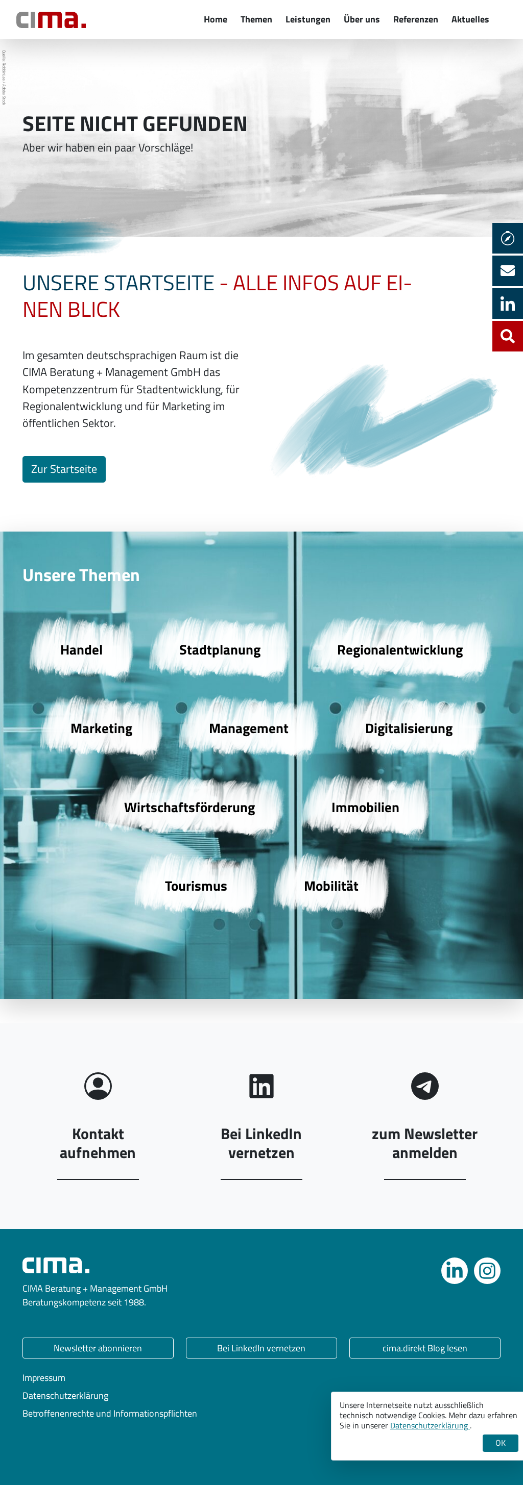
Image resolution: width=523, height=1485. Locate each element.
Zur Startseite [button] (64, 468)
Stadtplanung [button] (219, 649)
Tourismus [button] (196, 885)
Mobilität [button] (331, 885)
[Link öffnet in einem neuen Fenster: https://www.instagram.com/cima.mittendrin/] (487, 1270)
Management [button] (249, 727)
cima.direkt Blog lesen (425, 1348)
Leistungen (308, 19)
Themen (256, 19)
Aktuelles (470, 19)
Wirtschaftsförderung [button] (189, 806)
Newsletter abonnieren (98, 1348)
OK (500, 1443)
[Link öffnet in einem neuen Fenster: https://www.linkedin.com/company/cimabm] (454, 1270)
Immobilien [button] (365, 806)
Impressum (43, 1378)
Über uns (362, 19)
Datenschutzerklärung (65, 1395)
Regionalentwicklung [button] (400, 649)
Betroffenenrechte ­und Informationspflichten (109, 1413)
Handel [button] (81, 649)
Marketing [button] (101, 727)
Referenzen (415, 19)
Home (215, 19)
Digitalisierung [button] (409, 727)
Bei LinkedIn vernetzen (261, 1348)
